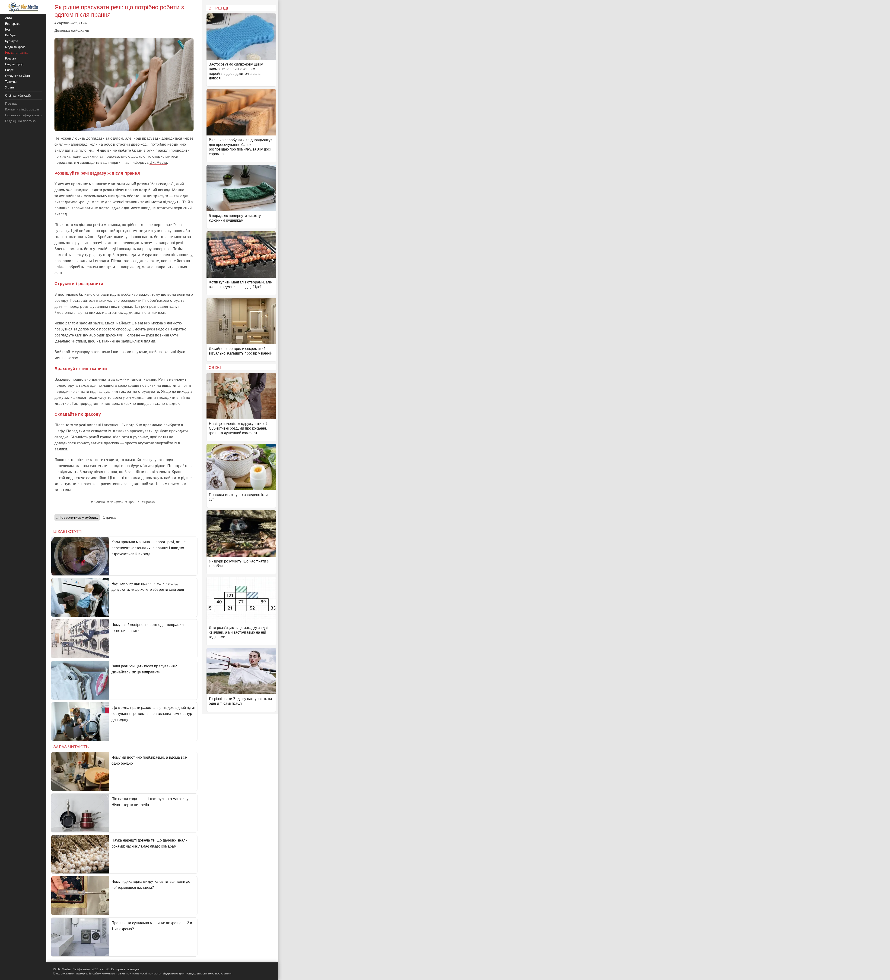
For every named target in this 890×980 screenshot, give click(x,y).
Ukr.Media (158, 162)
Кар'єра (10, 35)
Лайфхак (116, 502)
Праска (149, 502)
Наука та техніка (16, 52)
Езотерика (12, 23)
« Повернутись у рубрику (77, 517)
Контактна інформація (22, 109)
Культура (11, 41)
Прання (133, 502)
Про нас (11, 103)
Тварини (10, 81)
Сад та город (14, 64)
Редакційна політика (20, 121)
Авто (8, 18)
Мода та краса (15, 47)
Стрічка (109, 517)
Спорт (9, 70)
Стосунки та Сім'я (17, 76)
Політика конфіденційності (25, 115)
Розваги (10, 58)
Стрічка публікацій (18, 95)
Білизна (99, 502)
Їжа (7, 29)
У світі (9, 87)
